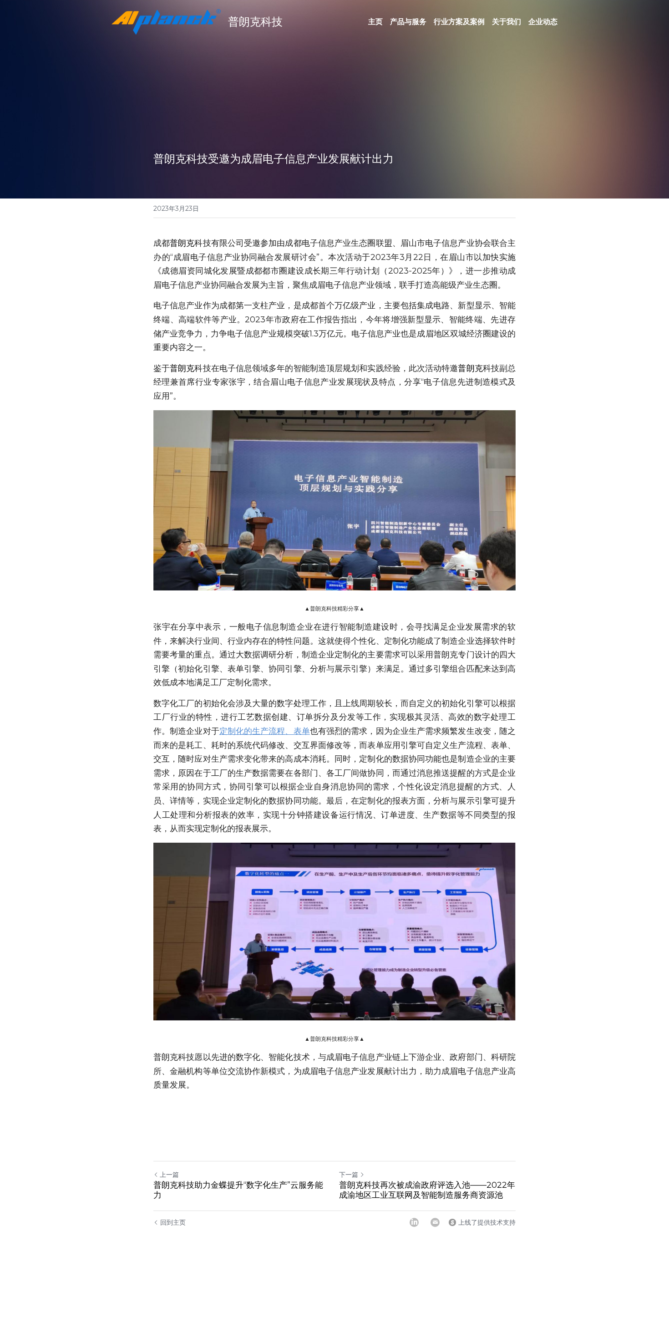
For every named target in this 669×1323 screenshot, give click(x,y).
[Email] (435, 1222)
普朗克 (182, 243)
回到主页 (173, 1222)
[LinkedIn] (414, 1222)
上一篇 (169, 1174)
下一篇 (348, 1174)
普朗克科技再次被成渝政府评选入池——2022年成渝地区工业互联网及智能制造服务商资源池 (427, 1190)
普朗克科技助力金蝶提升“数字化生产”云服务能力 (238, 1190)
